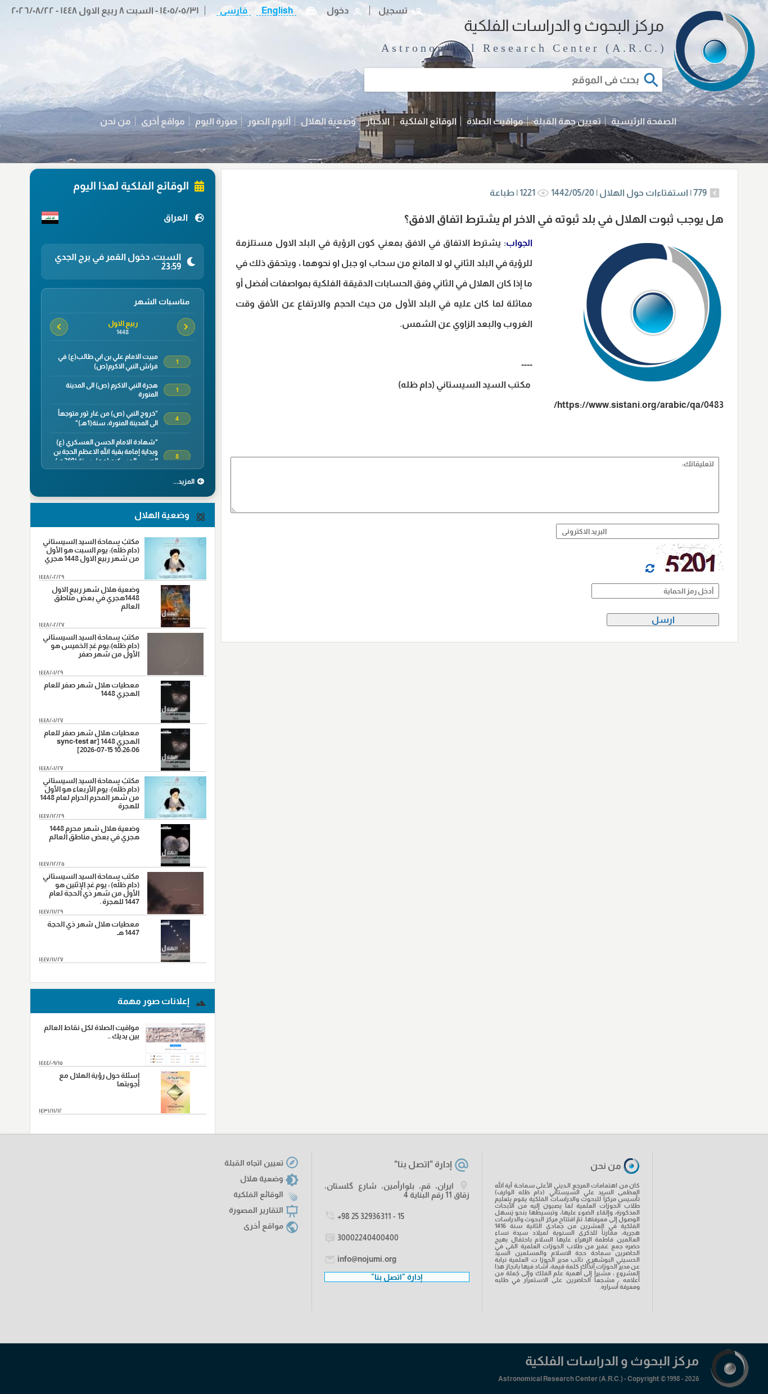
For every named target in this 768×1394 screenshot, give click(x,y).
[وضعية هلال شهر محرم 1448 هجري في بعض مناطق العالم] (176, 863)
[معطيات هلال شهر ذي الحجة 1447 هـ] (176, 959)
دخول (338, 10)
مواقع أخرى (163, 121)
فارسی (233, 10)
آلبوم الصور (269, 121)
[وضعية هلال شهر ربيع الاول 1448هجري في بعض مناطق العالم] (176, 624)
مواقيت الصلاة (495, 121)
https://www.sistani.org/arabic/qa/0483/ (639, 405)
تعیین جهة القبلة (567, 121)
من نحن (115, 121)
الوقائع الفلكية (428, 121)
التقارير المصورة (256, 1210)
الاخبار (378, 121)
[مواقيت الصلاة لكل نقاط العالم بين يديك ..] (175, 1062)
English (276, 10)
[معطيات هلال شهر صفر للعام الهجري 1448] (176, 720)
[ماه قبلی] (186, 327)
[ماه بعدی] (59, 327)
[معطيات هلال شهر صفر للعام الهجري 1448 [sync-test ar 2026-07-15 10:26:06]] (176, 767)
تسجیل (393, 10)
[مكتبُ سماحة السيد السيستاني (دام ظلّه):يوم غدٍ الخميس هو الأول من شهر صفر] (175, 672)
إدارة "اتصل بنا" (423, 1164)
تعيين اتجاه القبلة (253, 1162)
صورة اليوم (216, 121)
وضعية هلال (261, 1178)
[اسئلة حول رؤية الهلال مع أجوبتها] (176, 1110)
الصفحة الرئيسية (643, 121)
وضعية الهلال (328, 121)
